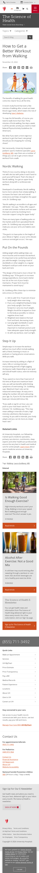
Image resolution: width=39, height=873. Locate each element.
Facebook (10, 67)
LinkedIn (23, 67)
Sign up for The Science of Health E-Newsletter (18, 625)
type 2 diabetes (18, 113)
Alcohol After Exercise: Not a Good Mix (19, 561)
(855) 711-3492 (16, 641)
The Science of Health (16, 18)
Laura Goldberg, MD (22, 463)
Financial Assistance (10, 759)
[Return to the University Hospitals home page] (4, 8)
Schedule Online (28, 2)
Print (31, 67)
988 (3, 774)
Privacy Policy (22, 852)
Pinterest (18, 67)
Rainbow (12, 9)
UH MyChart (17, 9)
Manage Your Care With (17, 725)
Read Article (9, 526)
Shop (23, 9)
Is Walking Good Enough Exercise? (16, 499)
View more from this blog (12, 25)
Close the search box (30, 9)
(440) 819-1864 (8, 752)
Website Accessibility (10, 767)
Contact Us (6, 757)
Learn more (24, 447)
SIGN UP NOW (10, 807)
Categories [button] (20, 30)
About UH (6, 764)
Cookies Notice (10, 854)
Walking (10, 463)
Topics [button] (5, 30)
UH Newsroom (8, 762)
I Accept (19, 869)
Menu (35, 10)
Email (27, 67)
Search (29, 37)
